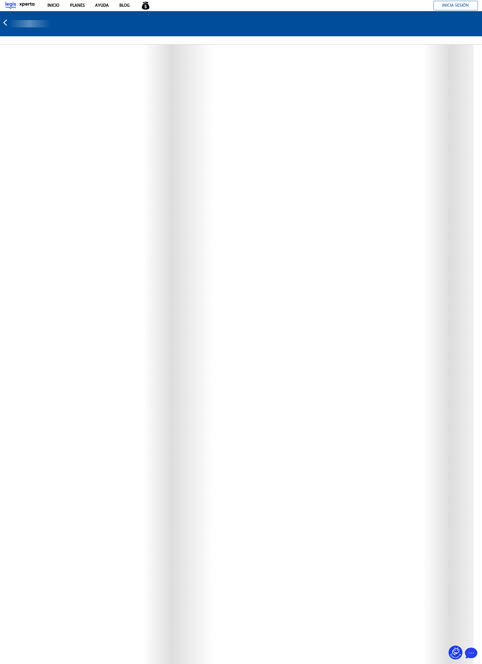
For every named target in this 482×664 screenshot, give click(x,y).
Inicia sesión (455, 5)
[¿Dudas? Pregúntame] (455, 653)
